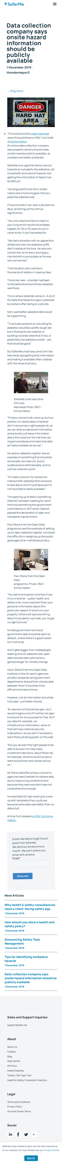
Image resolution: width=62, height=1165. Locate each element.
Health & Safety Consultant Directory (27, 1080)
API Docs (12, 1065)
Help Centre (13, 1061)
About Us (12, 1046)
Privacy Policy (14, 1106)
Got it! (31, 1158)
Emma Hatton (18, 141)
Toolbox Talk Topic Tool (19, 1075)
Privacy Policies (51, 1150)
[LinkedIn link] (10, 1134)
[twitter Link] (26, 1134)
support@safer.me (17, 1025)
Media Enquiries (15, 1070)
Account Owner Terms (19, 1111)
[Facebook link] (18, 1134)
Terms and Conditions (18, 1101)
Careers (11, 1051)
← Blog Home (15, 91)
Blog (9, 1056)
